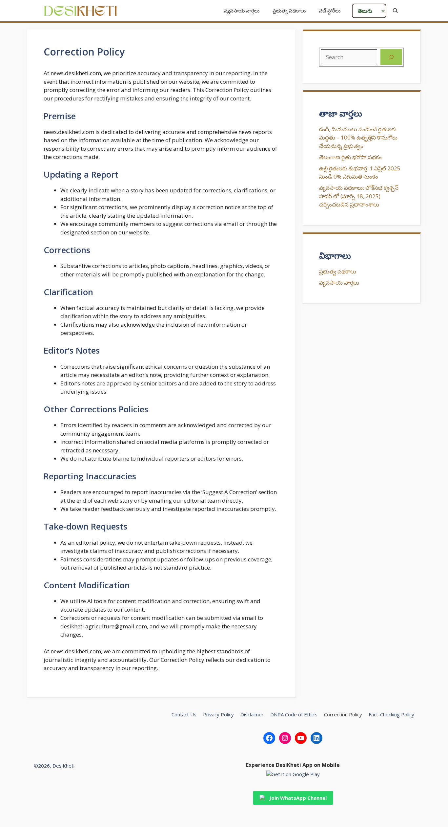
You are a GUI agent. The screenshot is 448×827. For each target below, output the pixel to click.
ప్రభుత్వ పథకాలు (289, 10)
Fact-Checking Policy (391, 714)
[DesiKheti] (80, 10)
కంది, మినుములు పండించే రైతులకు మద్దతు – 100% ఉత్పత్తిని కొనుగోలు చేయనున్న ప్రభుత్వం (358, 137)
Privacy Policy (218, 714)
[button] (395, 10)
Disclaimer (252, 714)
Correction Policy (343, 714)
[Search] (391, 57)
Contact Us (184, 714)
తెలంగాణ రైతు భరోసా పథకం (350, 157)
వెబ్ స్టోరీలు (329, 10)
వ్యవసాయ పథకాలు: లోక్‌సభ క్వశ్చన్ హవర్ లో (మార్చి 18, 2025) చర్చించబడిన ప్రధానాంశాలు (358, 196)
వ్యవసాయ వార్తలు (241, 10)
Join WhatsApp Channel (298, 797)
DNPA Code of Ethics (293, 714)
